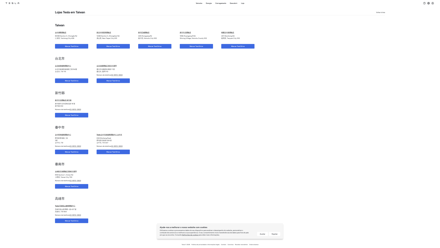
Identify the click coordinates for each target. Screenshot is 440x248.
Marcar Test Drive (71, 46)
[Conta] (432, 3)
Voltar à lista (380, 12)
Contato (223, 244)
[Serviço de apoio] (424, 3)
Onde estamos (253, 244)
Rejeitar (275, 234)
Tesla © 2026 (186, 244)
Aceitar (262, 234)
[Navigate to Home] (12, 3)
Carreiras (231, 244)
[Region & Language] (428, 3)
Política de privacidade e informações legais (205, 244)
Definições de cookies (190, 235)
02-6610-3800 (117, 75)
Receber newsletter (241, 244)
